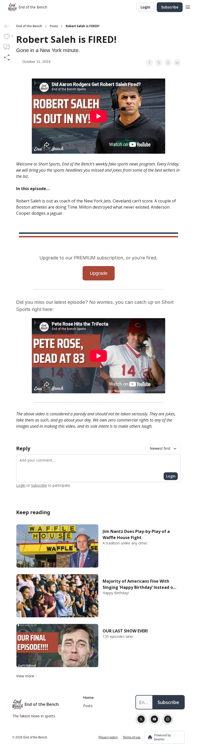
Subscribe (169, 7)
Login (145, 7)
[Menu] (188, 6)
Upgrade (98, 273)
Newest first (160, 448)
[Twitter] (141, 719)
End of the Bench (29, 26)
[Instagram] (167, 719)
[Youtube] (154, 719)
